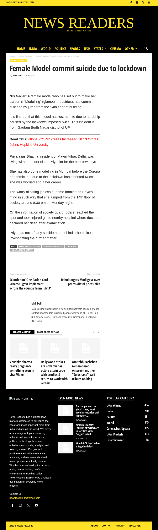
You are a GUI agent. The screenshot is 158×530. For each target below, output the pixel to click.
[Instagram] (137, 3)
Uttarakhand (114, 405)
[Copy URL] (40, 85)
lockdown (71, 246)
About (94, 525)
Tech (87, 48)
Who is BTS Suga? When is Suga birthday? (88, 444)
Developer (134, 525)
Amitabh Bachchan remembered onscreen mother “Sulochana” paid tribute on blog (84, 370)
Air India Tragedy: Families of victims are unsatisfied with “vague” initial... (87, 429)
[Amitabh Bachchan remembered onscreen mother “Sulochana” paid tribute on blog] (86, 348)
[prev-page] (93, 332)
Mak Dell (17, 75)
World (46, 48)
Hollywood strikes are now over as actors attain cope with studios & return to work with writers (54, 372)
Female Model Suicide (29, 246)
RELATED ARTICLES (22, 332)
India (33, 48)
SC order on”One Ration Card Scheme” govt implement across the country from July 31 (30, 284)
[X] (143, 3)
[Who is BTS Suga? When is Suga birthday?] (65, 447)
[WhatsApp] (31, 85)
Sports (75, 48)
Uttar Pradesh (115, 434)
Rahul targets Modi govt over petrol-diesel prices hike (80, 282)
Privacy (120, 525)
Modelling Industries (22, 250)
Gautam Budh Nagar (53, 246)
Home (21, 48)
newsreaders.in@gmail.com (24, 497)
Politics (60, 48)
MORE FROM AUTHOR (48, 332)
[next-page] (98, 332)
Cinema (115, 48)
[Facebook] (131, 3)
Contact (107, 525)
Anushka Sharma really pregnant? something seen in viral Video (22, 368)
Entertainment (25, 56)
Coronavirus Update (118, 428)
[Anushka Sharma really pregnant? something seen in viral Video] (24, 348)
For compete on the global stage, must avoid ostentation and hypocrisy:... (87, 410)
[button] (146, 48)
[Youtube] (149, 3)
